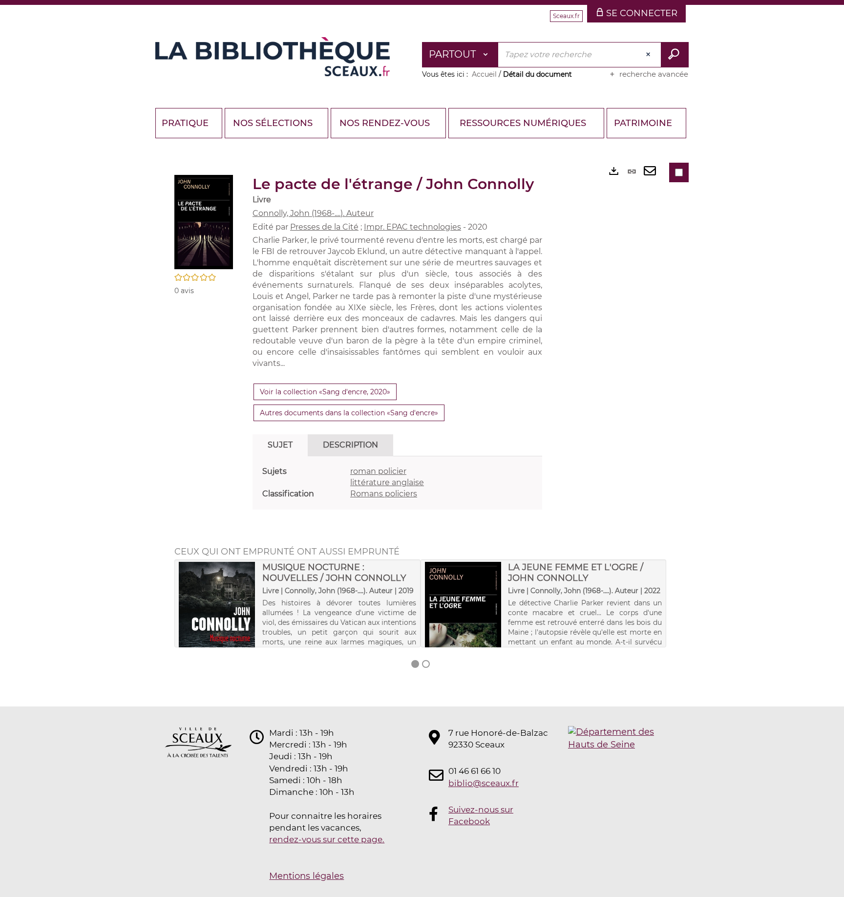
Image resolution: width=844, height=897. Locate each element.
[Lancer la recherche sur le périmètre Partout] (675, 55)
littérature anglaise (387, 482)
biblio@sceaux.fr (483, 783)
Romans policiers (383, 493)
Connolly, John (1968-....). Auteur (313, 213)
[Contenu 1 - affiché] (415, 664)
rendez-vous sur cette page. (326, 839)
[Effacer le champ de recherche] (649, 55)
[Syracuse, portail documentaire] (272, 56)
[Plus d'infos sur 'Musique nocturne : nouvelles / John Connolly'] (217, 623)
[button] (203, 221)
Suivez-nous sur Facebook (480, 815)
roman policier (378, 471)
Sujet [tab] (280, 444)
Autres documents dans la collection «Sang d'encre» (349, 412)
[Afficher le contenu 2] (426, 664)
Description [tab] (350, 444)
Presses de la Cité (324, 227)
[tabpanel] (397, 483)
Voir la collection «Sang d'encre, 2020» (325, 391)
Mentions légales (306, 876)
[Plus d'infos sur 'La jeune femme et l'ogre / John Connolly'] (463, 623)
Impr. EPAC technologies (412, 227)
